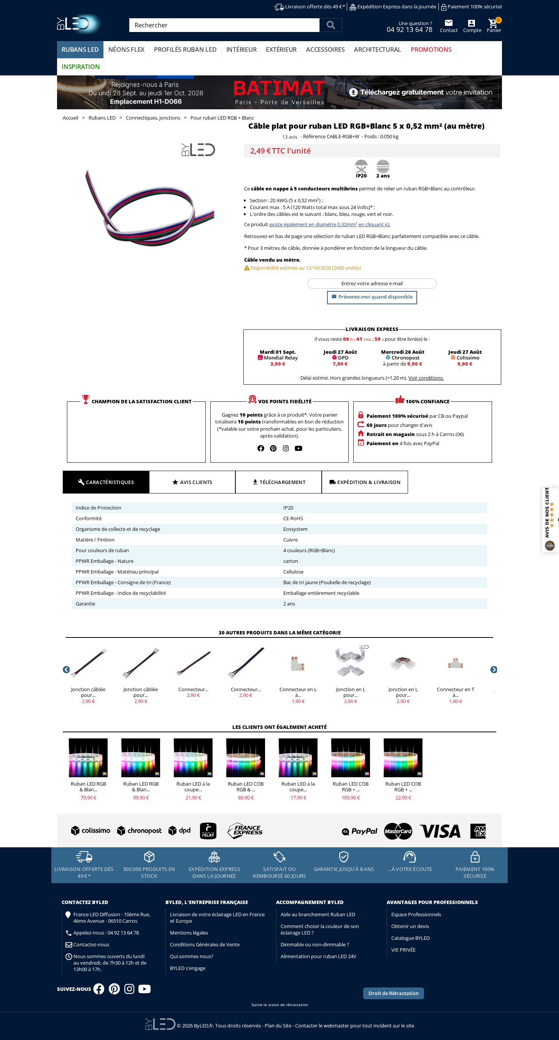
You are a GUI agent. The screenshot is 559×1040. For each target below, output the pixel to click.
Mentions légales (189, 932)
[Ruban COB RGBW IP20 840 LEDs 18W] (245, 758)
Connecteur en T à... (455, 692)
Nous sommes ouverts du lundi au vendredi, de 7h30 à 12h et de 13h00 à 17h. (109, 963)
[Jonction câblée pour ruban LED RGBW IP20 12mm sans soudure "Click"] (88, 663)
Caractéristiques (110, 482)
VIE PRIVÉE (403, 949)
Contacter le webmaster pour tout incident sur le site (354, 1025)
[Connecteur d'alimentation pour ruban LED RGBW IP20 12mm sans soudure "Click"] (193, 663)
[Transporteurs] (165, 831)
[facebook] (261, 448)
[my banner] (279, 92)
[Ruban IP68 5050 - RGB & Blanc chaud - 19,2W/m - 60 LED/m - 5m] (140, 758)
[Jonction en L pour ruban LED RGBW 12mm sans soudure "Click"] (403, 663)
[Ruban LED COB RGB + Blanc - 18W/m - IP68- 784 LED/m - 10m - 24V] (403, 758)
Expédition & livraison (368, 482)
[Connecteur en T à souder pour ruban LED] (455, 663)
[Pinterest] (114, 991)
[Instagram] (129, 991)
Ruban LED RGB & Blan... (88, 786)
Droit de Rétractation (393, 993)
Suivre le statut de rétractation (279, 1004)
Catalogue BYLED (410, 938)
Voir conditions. (426, 377)
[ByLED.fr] (81, 24)
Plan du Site (278, 1025)
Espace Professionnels (416, 914)
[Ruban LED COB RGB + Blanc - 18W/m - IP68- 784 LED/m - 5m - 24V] (350, 758)
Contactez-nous (91, 944)
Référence (314, 137)
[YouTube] (144, 991)
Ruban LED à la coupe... (193, 786)
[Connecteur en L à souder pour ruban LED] (298, 663)
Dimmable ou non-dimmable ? (315, 944)
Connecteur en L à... (298, 692)
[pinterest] (273, 448)
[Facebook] (99, 991)
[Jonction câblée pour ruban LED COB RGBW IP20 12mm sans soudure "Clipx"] (140, 663)
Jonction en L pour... (350, 692)
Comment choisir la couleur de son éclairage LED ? (320, 929)
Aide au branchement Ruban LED (318, 914)
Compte (471, 30)
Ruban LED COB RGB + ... (350, 786)
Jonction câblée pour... (88, 692)
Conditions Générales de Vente (205, 944)
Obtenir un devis (410, 926)
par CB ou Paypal (417, 415)
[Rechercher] (330, 25)
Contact (449, 30)
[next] (493, 669)
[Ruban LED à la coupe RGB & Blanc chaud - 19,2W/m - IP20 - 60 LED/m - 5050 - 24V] (298, 758)
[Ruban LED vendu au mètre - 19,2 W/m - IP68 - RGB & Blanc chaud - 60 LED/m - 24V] (193, 758)
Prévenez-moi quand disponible (375, 296)
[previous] (66, 669)
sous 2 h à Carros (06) (415, 434)
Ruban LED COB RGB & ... (246, 786)
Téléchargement (282, 482)
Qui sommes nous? (191, 956)
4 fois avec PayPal (403, 443)
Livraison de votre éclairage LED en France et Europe (217, 917)
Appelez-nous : (106, 933)
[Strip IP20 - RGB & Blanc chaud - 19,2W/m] (88, 758)
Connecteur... (193, 689)
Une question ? (409, 26)
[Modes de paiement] (383, 828)
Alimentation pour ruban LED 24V (318, 956)
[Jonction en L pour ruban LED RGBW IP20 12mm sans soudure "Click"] (350, 663)
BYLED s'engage (187, 968)
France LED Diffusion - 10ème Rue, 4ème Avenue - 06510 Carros (111, 917)
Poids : (371, 137)
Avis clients (196, 482)
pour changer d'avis (399, 425)
